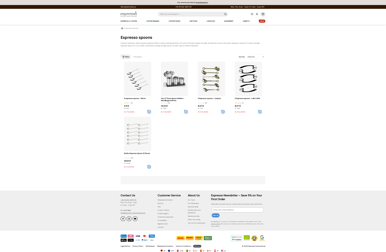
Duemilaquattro (202, 2)
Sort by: (242, 57)
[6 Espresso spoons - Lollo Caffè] (248, 79)
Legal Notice (125, 246)
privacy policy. (216, 224)
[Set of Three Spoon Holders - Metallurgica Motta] (174, 79)
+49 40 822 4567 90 (128, 200)
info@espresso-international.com (133, 213)
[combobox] (193, 14)
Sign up (216, 215)
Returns (197, 246)
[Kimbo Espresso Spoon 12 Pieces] (137, 134)
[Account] (257, 14)
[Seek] (225, 14)
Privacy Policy (138, 246)
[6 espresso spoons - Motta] (137, 79)
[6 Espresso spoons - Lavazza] (211, 79)
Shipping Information (165, 246)
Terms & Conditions (183, 246)
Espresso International (256, 246)
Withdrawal (150, 246)
